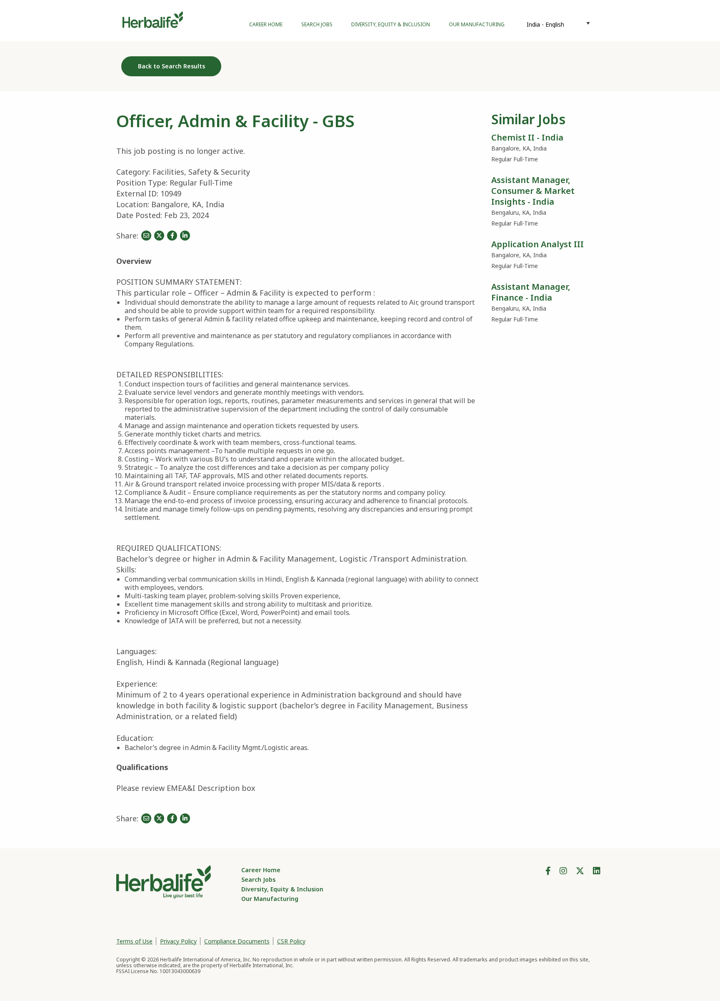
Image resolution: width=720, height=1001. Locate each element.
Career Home (265, 24)
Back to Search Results (171, 66)
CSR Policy (291, 941)
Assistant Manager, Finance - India (530, 292)
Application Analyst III (537, 244)
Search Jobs (316, 24)
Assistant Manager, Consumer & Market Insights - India (533, 190)
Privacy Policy (178, 941)
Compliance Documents (237, 941)
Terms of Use (134, 941)
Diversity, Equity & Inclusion (390, 24)
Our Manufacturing (477, 24)
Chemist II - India (527, 137)
